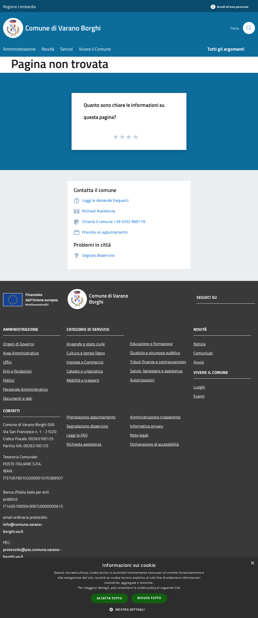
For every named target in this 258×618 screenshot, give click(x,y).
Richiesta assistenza (84, 444)
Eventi (199, 396)
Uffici (7, 362)
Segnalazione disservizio (87, 426)
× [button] (252, 563)
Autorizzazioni (142, 380)
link (177, 588)
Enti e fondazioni (17, 371)
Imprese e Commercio (85, 362)
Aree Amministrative (21, 353)
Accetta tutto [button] (109, 598)
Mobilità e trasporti (83, 380)
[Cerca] (249, 28)
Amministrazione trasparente (155, 417)
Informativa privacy (146, 426)
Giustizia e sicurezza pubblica (155, 353)
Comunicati (203, 353)
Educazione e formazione (151, 344)
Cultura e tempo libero (86, 353)
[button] (129, 609)
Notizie (200, 344)
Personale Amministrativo (25, 389)
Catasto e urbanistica (85, 371)
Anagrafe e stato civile (86, 344)
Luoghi (199, 387)
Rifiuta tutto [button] (149, 598)
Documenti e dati (17, 398)
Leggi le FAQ (77, 435)
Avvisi (199, 362)
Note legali (139, 435)
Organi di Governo (18, 344)
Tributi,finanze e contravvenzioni (158, 362)
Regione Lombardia (19, 7)
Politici (9, 380)
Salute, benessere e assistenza (156, 371)
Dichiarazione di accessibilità (154, 444)
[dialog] (129, 588)
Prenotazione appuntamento (91, 417)
